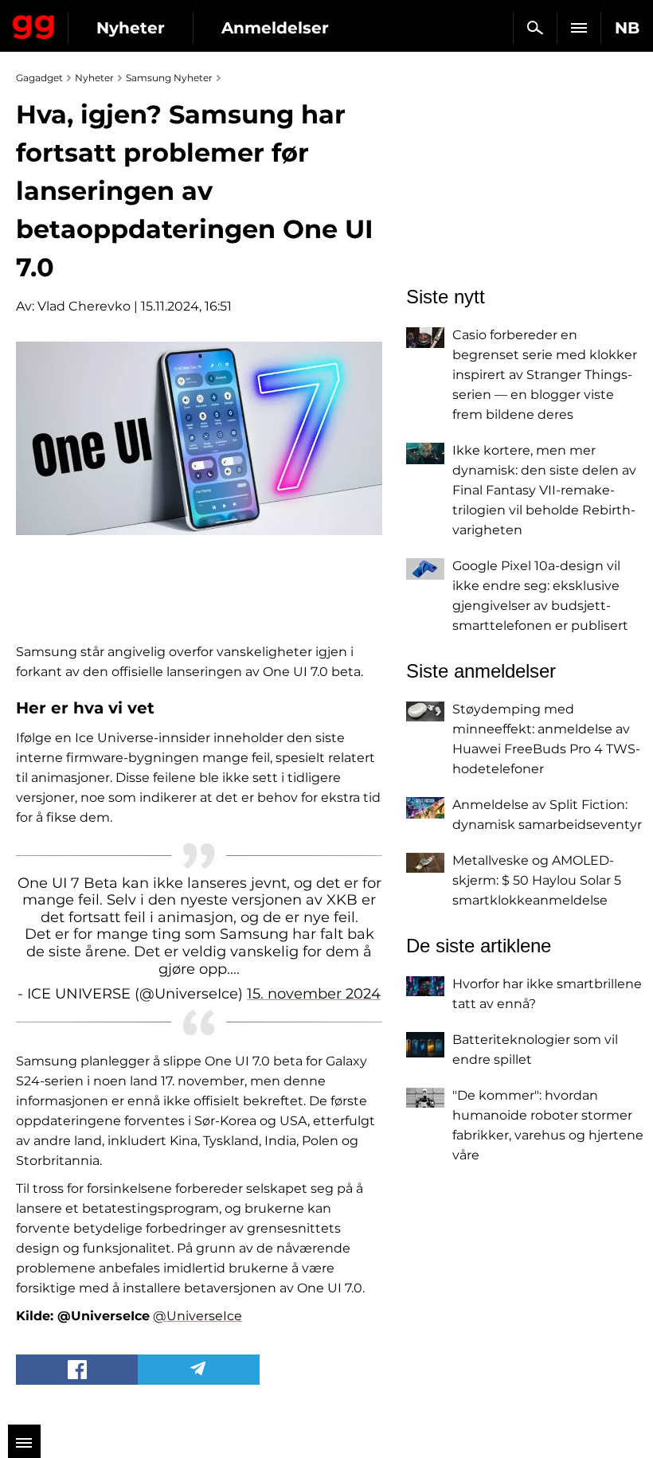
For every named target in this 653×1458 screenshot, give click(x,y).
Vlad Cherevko (84, 306)
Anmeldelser (275, 27)
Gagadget (34, 24)
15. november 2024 (314, 994)
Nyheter (130, 27)
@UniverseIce (197, 1315)
